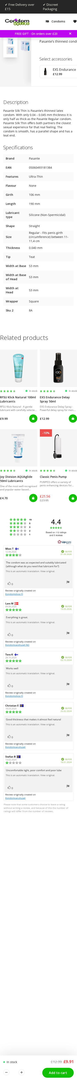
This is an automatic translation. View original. (30, 571)
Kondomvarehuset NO (17, 644)
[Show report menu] (68, 583)
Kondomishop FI (14, 594)
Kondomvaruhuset (15, 747)
